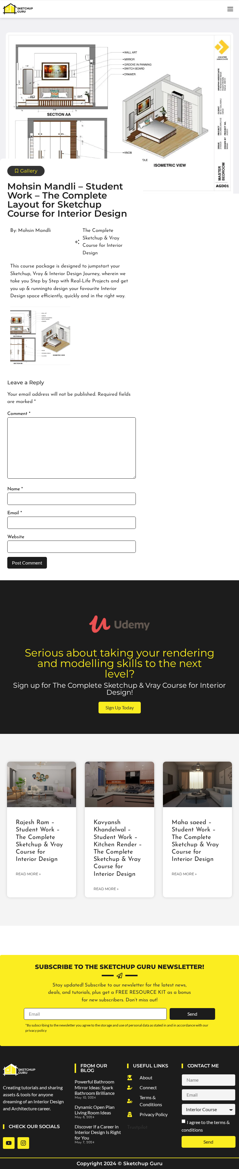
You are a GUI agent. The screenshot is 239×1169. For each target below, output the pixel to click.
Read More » (28, 874)
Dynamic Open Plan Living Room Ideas (95, 1109)
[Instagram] (23, 1143)
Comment (18, 413)
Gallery (28, 171)
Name (15, 489)
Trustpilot (137, 1127)
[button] (230, 9)
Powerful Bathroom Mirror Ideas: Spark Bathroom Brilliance (95, 1087)
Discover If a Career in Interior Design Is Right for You (98, 1132)
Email (14, 513)
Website (15, 537)
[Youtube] (9, 1143)
